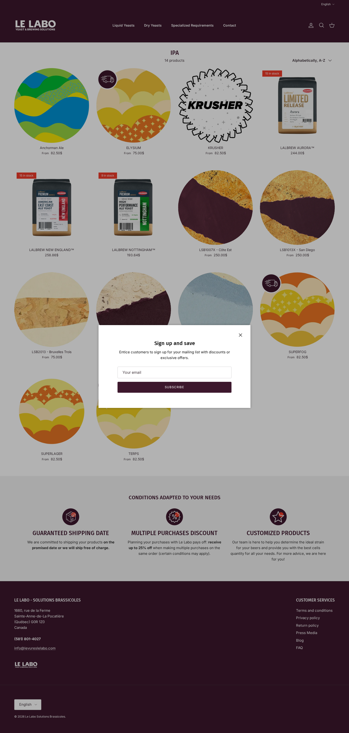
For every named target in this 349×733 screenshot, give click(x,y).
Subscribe (174, 387)
